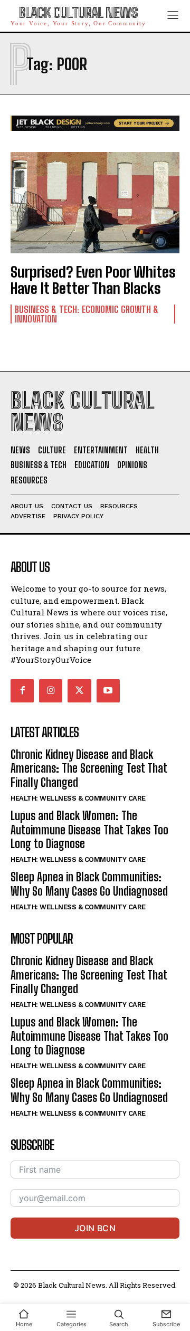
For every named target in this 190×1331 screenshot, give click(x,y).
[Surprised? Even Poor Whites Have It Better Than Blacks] (95, 202)
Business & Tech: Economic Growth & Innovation (87, 314)
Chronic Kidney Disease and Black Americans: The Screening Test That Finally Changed (89, 768)
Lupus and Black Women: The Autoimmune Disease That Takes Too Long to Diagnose (89, 830)
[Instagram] (50, 690)
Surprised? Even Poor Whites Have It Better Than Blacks (93, 280)
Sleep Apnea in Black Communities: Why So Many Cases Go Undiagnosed (89, 884)
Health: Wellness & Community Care (78, 798)
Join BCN (95, 1228)
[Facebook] (22, 690)
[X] (79, 690)
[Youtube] (108, 690)
